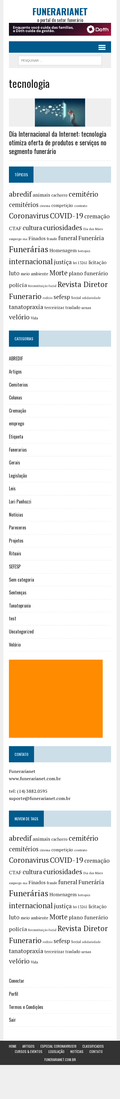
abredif (20, 194)
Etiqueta (16, 436)
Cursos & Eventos (28, 1051)
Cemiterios (18, 384)
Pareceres (17, 527)
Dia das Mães (93, 229)
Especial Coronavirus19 (58, 1046)
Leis (12, 488)
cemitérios (24, 205)
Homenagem (63, 250)
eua (25, 239)
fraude (52, 238)
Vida (34, 317)
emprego (15, 239)
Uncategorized (21, 631)
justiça (63, 262)
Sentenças (18, 592)
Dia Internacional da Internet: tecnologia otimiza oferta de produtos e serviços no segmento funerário (57, 142)
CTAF (15, 228)
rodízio (47, 298)
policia (18, 285)
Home (12, 1046)
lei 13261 (80, 262)
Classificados (93, 1046)
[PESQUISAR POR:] (60, 59)
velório (19, 317)
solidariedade (91, 298)
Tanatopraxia (20, 605)
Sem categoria (21, 579)
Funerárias (28, 249)
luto (14, 273)
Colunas (15, 397)
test (12, 618)
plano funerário (88, 273)
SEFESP (15, 566)
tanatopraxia (26, 307)
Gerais (14, 462)
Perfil (13, 993)
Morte (58, 272)
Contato (96, 1051)
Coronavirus (29, 216)
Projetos (16, 540)
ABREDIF (16, 358)
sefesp (62, 297)
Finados (36, 238)
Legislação (18, 475)
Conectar (16, 980)
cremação (97, 216)
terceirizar (54, 307)
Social (76, 297)
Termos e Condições (26, 1007)
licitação (97, 262)
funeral (67, 238)
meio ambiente (34, 273)
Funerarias (18, 449)
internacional (31, 261)
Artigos (15, 371)
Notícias (16, 514)
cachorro (59, 195)
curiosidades (62, 227)
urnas (86, 307)
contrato (80, 205)
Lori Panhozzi (20, 501)
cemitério (83, 194)
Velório (15, 644)
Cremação (17, 410)
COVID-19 (66, 216)
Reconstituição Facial (42, 286)
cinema (45, 206)
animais (41, 195)
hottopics (84, 251)
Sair (12, 1019)
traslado (72, 307)
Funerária (91, 238)
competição (62, 205)
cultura (32, 228)
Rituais (15, 553)
